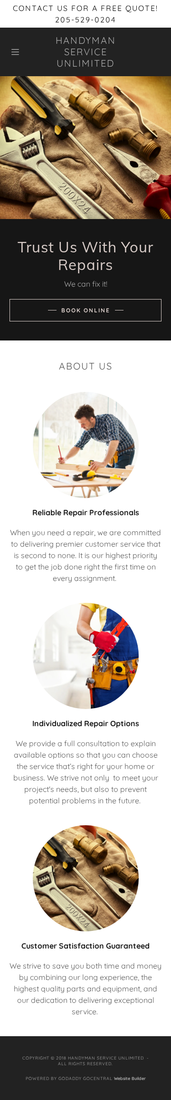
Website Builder (130, 1078)
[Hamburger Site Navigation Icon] (21, 52)
